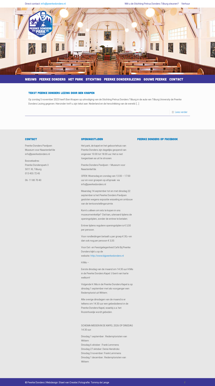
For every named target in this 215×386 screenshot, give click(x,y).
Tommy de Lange (100, 382)
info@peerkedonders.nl (53, 3)
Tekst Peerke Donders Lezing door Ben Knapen (61, 93)
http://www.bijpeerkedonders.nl (107, 255)
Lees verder (181, 112)
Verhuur (185, 3)
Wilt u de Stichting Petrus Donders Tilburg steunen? (152, 3)
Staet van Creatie (68, 382)
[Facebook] (185, 382)
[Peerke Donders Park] (40, 25)
